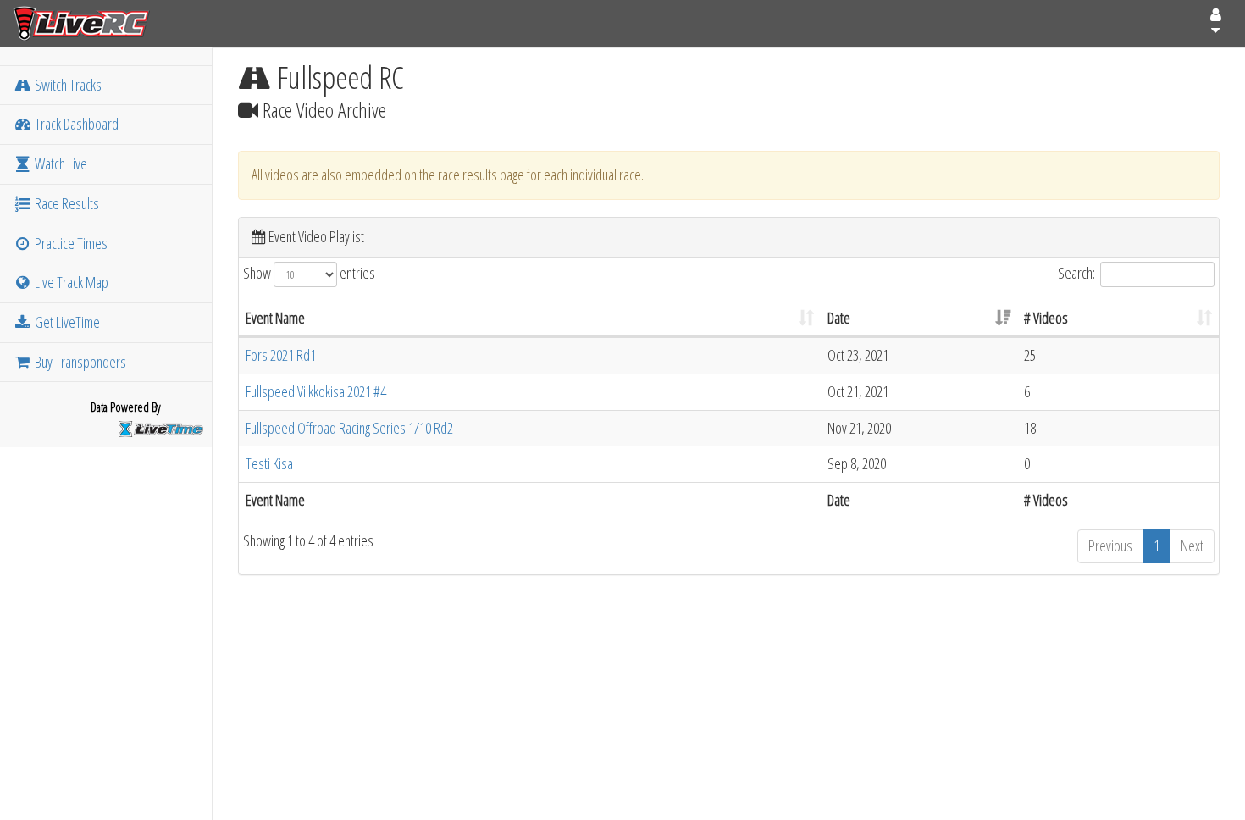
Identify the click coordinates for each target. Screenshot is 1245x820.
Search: (1076, 272)
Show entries (309, 272)
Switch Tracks (67, 85)
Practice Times (70, 243)
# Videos (1046, 318)
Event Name (275, 318)
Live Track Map (70, 282)
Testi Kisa (269, 463)
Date (838, 318)
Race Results (65, 203)
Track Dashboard (75, 124)
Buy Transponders (79, 362)
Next (1192, 545)
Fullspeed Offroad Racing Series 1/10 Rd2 (349, 428)
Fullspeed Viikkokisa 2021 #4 (316, 391)
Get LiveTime (66, 322)
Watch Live (59, 163)
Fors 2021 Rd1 (281, 355)
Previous (1110, 545)
